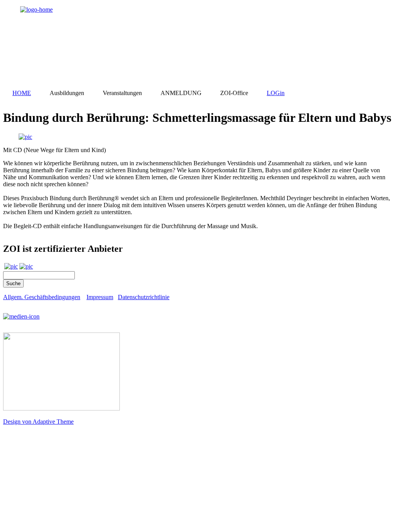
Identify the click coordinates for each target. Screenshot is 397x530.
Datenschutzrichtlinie (143, 297)
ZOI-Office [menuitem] (234, 93)
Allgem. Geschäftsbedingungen (41, 297)
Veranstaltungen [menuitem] (122, 93)
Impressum (99, 297)
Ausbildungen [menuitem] (67, 93)
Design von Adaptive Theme (38, 421)
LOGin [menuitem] (276, 93)
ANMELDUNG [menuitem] (181, 93)
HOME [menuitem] (21, 93)
